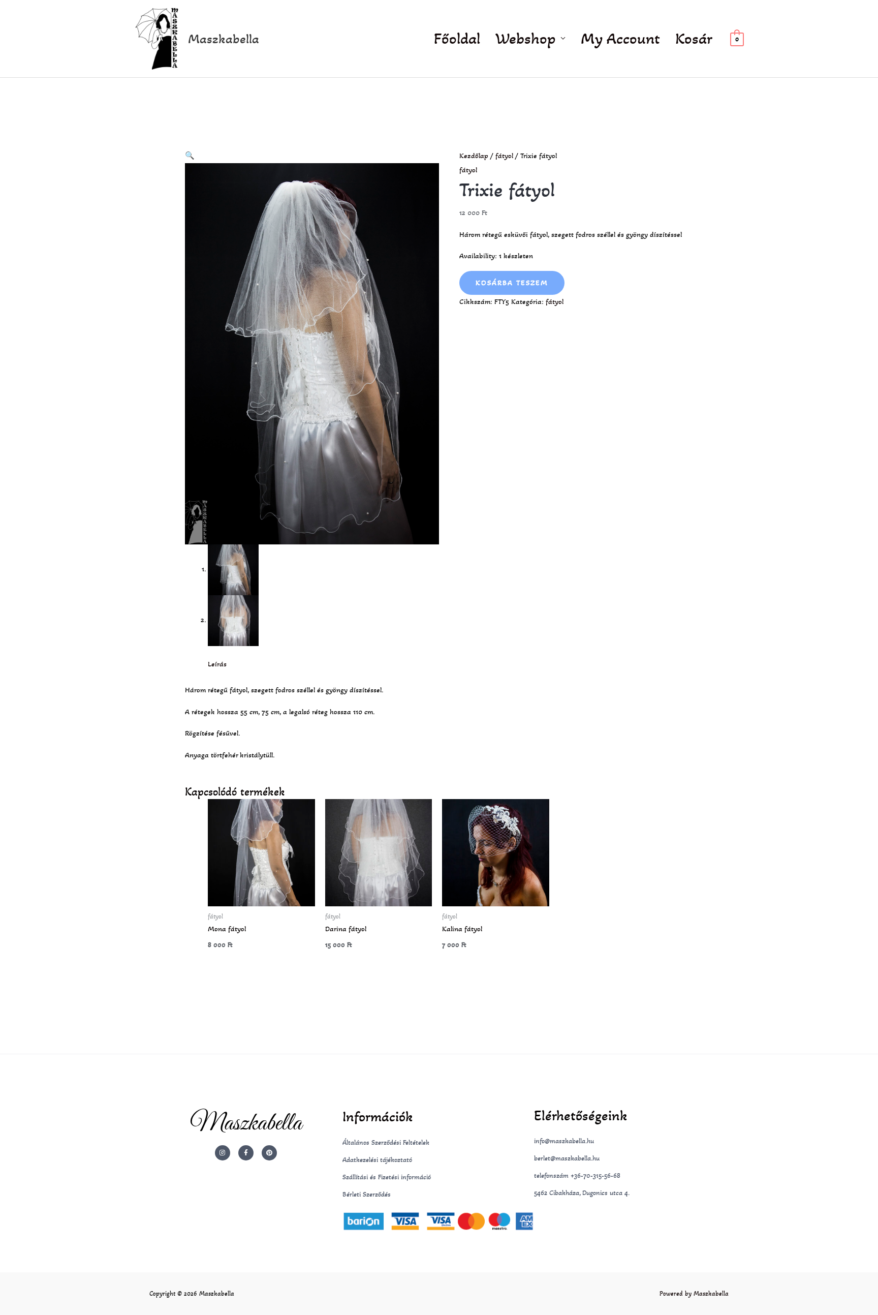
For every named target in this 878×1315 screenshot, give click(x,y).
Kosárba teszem (512, 282)
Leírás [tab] (217, 663)
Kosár (693, 38)
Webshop (525, 38)
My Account (620, 38)
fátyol (504, 155)
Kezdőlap (473, 155)
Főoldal (457, 38)
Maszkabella (223, 38)
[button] (190, 155)
